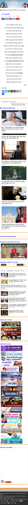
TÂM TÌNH (18, 16)
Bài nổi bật (10, 270)
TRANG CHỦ (5, 10)
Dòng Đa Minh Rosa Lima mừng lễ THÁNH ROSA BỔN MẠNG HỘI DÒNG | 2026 (17, 293)
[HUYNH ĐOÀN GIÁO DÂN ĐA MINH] (14, 4)
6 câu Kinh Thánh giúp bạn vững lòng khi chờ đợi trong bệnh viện (13, 137)
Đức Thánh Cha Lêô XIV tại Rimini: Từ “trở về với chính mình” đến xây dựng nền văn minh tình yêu (13, 287)
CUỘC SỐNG (13, 10)
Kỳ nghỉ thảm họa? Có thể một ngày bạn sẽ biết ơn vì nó (13, 182)
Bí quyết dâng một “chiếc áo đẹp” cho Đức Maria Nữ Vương (18, 280)
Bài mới (3, 270)
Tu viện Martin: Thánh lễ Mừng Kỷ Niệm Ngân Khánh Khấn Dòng (18, 305)
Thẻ (22, 270)
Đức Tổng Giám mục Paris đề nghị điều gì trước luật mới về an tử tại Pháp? (13, 129)
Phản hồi (17, 270)
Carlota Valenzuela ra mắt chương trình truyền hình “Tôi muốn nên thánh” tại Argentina (14, 226)
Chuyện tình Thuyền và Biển (9, 101)
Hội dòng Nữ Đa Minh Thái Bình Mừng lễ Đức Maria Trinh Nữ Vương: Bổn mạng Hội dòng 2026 (18, 300)
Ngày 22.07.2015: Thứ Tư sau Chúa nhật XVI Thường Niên (18, 104)
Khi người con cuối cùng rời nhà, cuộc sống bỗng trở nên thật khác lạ (14, 162)
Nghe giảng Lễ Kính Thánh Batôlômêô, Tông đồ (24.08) (16, 311)
